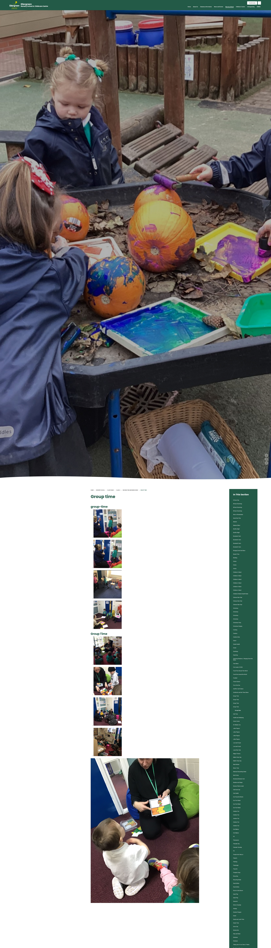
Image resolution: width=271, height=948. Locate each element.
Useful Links (252, 3)
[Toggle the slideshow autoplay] (266, 463)
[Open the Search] (259, 3)
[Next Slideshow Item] (266, 455)
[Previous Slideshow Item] (266, 459)
